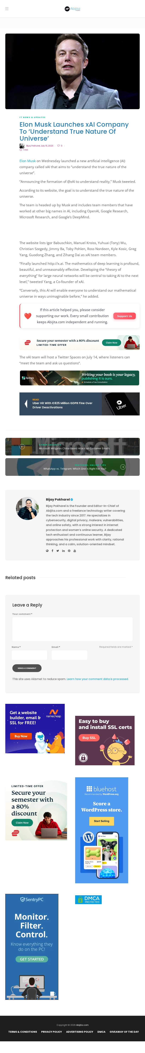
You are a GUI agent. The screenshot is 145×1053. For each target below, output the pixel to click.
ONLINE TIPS (98, 465)
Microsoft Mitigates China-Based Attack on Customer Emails (74, 448)
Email (56, 647)
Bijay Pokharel (33, 145)
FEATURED (81, 465)
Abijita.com (82, 1025)
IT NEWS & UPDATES (32, 117)
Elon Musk (27, 161)
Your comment (22, 614)
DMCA (101, 1032)
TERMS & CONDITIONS (22, 1032)
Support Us (124, 316)
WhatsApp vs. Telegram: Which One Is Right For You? (75, 468)
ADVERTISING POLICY (79, 1032)
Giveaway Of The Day (124, 1032)
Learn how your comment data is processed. (98, 679)
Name (16, 647)
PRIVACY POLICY (51, 1032)
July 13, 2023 (47, 145)
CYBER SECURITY (50, 444)
